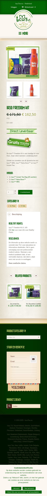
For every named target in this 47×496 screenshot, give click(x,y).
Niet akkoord (29, 488)
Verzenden (18, 387)
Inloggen (14, 7)
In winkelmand (25, 192)
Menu (25, 33)
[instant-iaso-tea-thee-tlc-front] (14, 90)
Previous (21, 101)
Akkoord (16, 488)
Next (26, 101)
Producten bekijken (14, 300)
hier (13, 230)
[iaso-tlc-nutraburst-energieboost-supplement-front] (32, 90)
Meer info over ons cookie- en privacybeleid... (23, 492)
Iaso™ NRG (15, 182)
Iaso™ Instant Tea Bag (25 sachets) (24, 177)
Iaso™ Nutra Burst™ (18, 179)
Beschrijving (17, 214)
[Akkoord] (44, 480)
